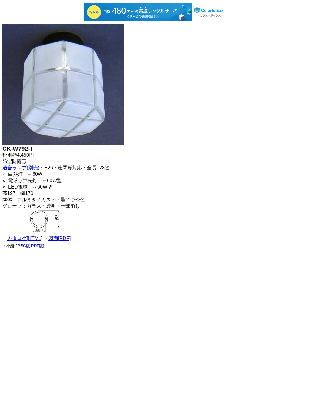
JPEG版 (22, 246)
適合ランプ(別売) (20, 167)
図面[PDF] (59, 238)
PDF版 (37, 246)
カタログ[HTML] (24, 238)
